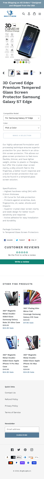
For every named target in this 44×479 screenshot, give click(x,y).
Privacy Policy (11, 406)
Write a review (22, 262)
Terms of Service (13, 412)
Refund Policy (11, 399)
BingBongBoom (25, 471)
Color (5, 123)
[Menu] (39, 13)
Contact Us (10, 393)
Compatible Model (11, 113)
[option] (11, 73)
